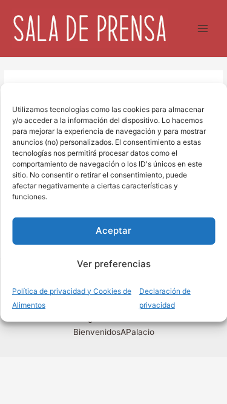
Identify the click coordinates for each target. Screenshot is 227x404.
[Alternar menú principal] (203, 28)
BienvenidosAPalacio (113, 332)
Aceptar (113, 230)
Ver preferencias (114, 264)
